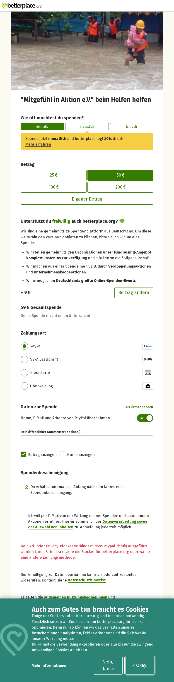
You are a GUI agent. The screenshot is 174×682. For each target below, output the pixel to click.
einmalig (42, 127)
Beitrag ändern (133, 292)
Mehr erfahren (38, 144)
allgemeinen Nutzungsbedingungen (75, 597)
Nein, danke (108, 665)
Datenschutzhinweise (87, 580)
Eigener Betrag (87, 199)
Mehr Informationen (50, 665)
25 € (53, 175)
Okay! (141, 665)
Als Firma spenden (139, 407)
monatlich (87, 127)
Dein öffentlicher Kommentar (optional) (50, 432)
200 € (120, 187)
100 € (53, 187)
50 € (120, 175)
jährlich (131, 127)
